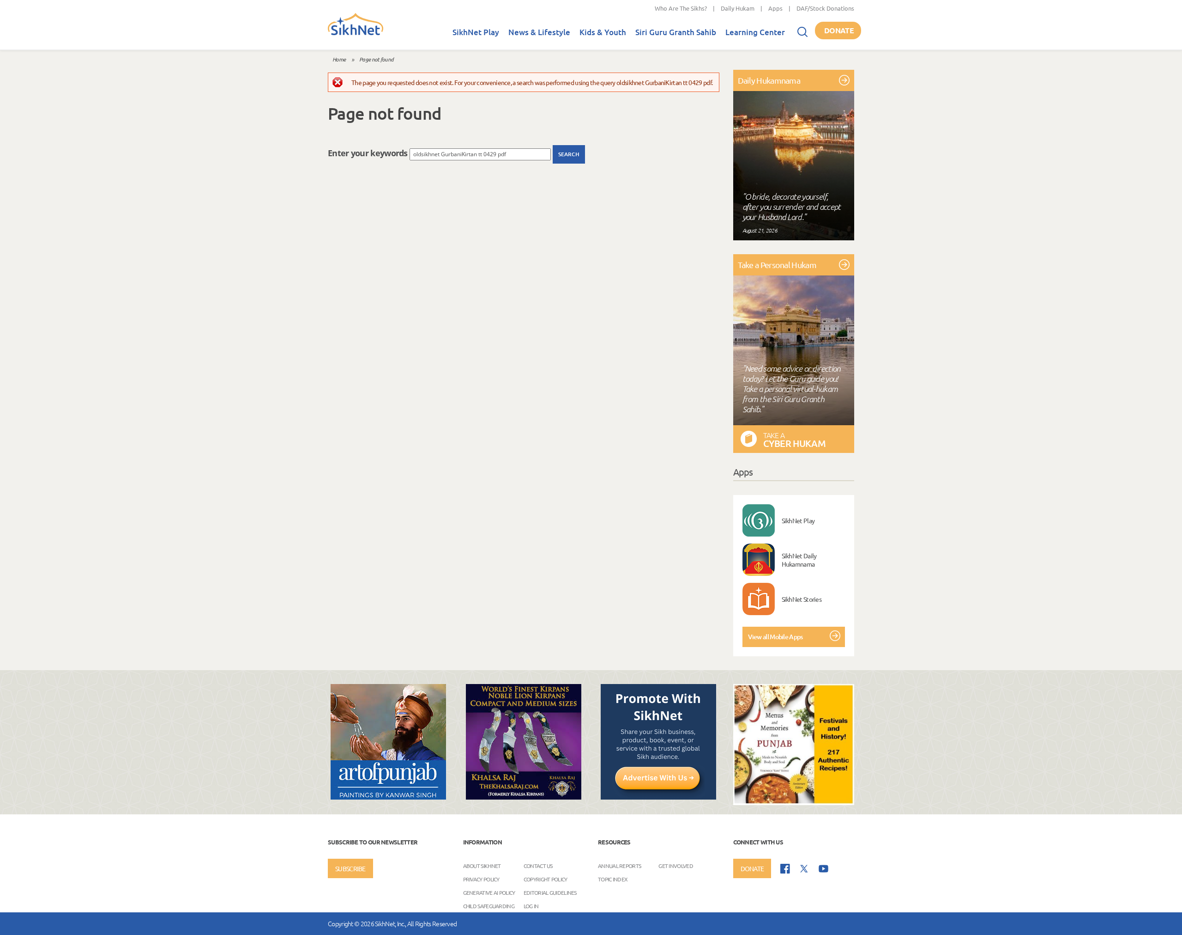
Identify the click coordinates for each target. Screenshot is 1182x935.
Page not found (376, 59)
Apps (775, 8)
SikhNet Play (475, 32)
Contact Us (538, 865)
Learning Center (755, 32)
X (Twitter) (804, 869)
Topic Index (612, 879)
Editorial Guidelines (550, 892)
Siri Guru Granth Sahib (675, 32)
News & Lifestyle (539, 32)
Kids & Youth (602, 32)
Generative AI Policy (489, 892)
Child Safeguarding (488, 906)
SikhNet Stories (802, 599)
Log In (531, 906)
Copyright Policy (545, 879)
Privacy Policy (481, 879)
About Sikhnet (482, 865)
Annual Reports (619, 865)
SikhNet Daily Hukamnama (799, 559)
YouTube (823, 869)
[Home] (355, 33)
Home (338, 59)
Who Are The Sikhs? (681, 8)
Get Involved (675, 865)
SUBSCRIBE (350, 868)
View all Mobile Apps (775, 636)
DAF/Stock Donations (825, 8)
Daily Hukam (737, 8)
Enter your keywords (369, 153)
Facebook (785, 869)
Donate (839, 30)
